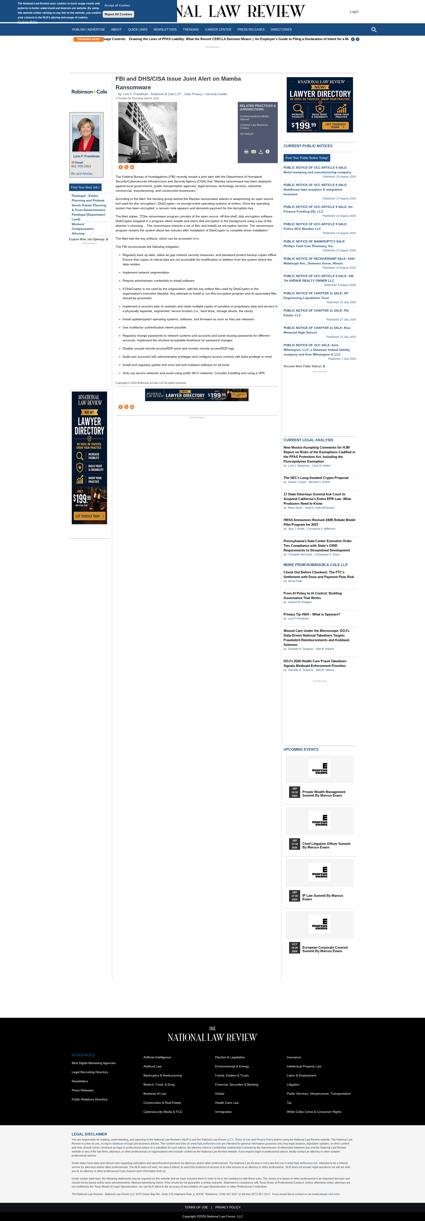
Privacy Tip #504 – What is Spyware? (312, 614)
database (118, 1143)
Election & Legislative (230, 1057)
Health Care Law (227, 1102)
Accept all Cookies (117, 5)
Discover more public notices (303, 366)
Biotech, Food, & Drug (158, 1084)
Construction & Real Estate (162, 1102)
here (196, 238)
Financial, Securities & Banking (236, 1084)
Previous (353, 39)
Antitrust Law (152, 1066)
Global (219, 1093)
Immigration (223, 1112)
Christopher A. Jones (327, 554)
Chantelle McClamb (300, 554)
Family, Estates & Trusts (232, 1075)
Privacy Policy (265, 1139)
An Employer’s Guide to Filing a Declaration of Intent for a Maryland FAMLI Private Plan (299, 39)
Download (261, 151)
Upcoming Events (301, 749)
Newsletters (165, 29)
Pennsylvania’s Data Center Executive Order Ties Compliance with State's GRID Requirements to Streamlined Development (318, 545)
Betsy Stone (295, 507)
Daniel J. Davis (297, 482)
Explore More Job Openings (87, 239)
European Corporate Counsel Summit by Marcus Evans (325, 949)
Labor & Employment (301, 1075)
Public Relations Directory (90, 1099)
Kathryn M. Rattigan (300, 602)
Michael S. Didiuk (319, 482)
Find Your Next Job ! (85, 187)
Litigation (293, 1084)
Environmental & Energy (232, 1066)
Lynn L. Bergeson (298, 465)
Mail (254, 151)
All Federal (246, 133)
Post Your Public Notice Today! (307, 158)
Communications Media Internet (254, 118)
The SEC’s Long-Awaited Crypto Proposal (316, 478)
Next (358, 39)
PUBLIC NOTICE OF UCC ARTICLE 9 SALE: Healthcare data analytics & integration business (316, 189)
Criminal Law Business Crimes (254, 126)
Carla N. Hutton (321, 465)
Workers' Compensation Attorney (83, 228)
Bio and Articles (82, 173)
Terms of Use (243, 1139)
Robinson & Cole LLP (166, 94)
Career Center (218, 29)
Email (79, 162)
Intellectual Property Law (304, 1066)
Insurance (294, 1057)
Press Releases (83, 1090)
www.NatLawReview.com (206, 1143)
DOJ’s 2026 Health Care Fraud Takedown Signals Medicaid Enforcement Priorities (315, 663)
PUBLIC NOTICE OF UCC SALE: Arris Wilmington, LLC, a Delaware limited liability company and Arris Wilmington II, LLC (317, 349)
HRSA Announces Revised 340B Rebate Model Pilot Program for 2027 (319, 522)
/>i (268, 151)
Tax (289, 1102)
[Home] (212, 12)
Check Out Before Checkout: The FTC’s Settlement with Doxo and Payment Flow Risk (319, 574)
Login (354, 12)
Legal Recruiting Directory (90, 1072)
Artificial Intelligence (157, 1057)
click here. (334, 1194)
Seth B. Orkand (325, 649)
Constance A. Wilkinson (321, 528)
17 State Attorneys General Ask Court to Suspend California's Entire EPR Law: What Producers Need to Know (317, 498)
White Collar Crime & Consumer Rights (314, 1112)
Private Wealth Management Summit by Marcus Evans (324, 793)
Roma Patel (295, 581)
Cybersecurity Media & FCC (162, 1112)
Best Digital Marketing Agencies (94, 1063)
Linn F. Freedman (86, 156)
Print (247, 151)
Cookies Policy (28, 22)
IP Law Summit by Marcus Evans (322, 897)
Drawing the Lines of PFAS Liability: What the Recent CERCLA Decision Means (167, 39)
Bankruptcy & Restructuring (162, 1075)
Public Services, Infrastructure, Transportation (319, 1093)
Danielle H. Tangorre (300, 649)
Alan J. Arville (296, 528)
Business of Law (154, 1093)
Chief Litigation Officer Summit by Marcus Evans (326, 845)
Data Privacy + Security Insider (205, 94)
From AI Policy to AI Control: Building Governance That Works (313, 595)
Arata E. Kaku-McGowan (319, 507)
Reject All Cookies (118, 14)
